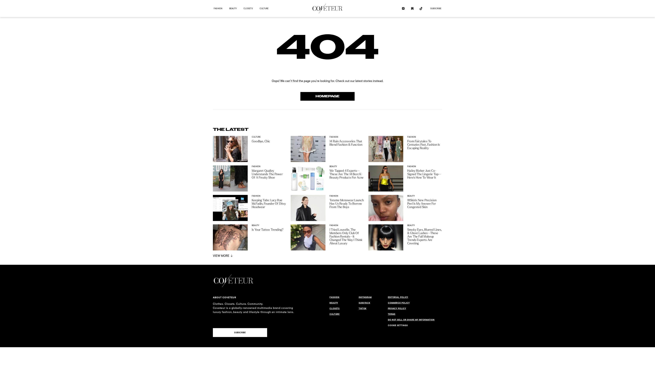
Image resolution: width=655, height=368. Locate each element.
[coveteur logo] (327, 8)
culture (264, 8)
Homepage (327, 96)
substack (364, 302)
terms (391, 314)
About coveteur (224, 297)
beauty (233, 8)
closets (248, 8)
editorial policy (398, 297)
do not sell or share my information (411, 319)
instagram (365, 297)
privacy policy (397, 308)
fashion (218, 8)
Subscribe (435, 8)
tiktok (362, 308)
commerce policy (399, 302)
